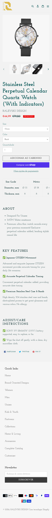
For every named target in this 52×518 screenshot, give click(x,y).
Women (9, 390)
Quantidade (8, 145)
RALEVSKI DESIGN (19, 510)
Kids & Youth (11, 412)
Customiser (10, 456)
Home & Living (13, 434)
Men (7, 397)
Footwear (9, 419)
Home (8, 375)
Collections (10, 426)
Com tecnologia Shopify (39, 510)
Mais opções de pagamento (26, 171)
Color (5, 134)
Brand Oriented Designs (17, 383)
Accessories (10, 441)
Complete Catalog (14, 448)
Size (4, 124)
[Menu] (47, 6)
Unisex (8, 405)
